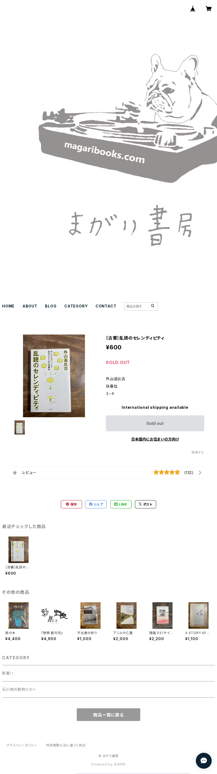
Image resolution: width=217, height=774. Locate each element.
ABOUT (29, 306)
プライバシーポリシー (22, 745)
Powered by (103, 764)
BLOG (50, 306)
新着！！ (8, 673)
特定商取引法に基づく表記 (66, 745)
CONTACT (106, 306)
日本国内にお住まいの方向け (155, 439)
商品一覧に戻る (108, 715)
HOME (8, 306)
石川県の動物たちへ (19, 689)
